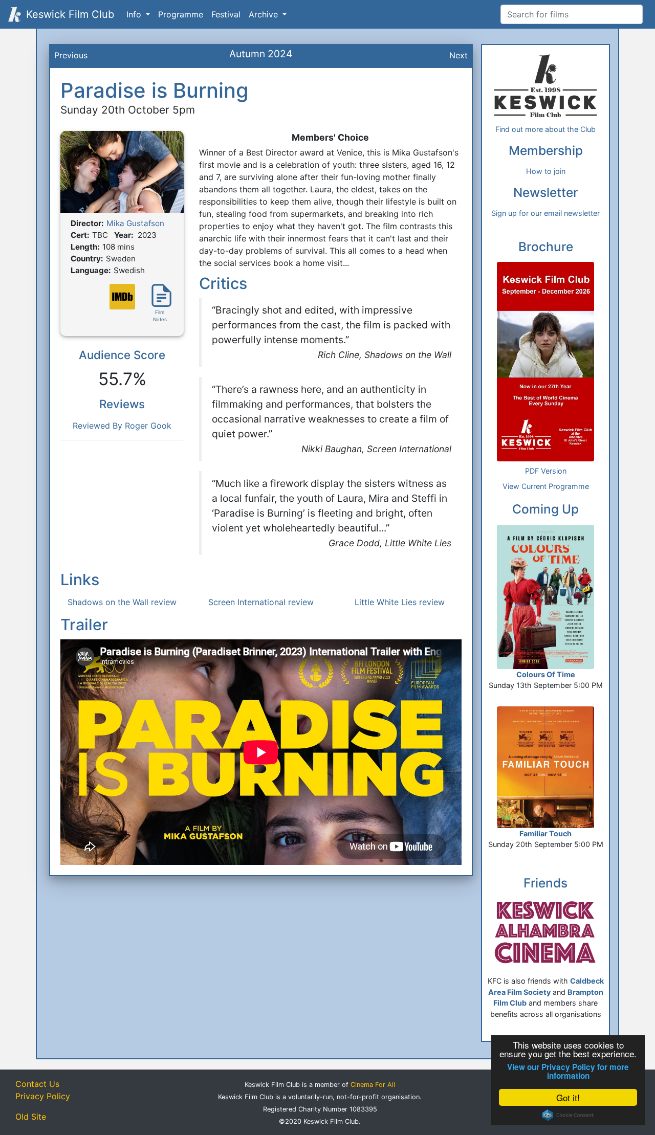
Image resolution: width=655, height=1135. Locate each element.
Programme (180, 14)
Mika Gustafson (135, 223)
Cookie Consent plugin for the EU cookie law (568, 1115)
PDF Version (545, 470)
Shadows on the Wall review (122, 602)
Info (135, 14)
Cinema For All (373, 1084)
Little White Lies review (400, 602)
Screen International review (261, 602)
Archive (264, 14)
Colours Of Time (545, 674)
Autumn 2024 (260, 54)
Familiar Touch (545, 833)
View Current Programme (546, 486)
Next (458, 55)
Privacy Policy (42, 1096)
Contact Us (37, 1084)
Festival (226, 14)
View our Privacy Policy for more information (568, 1071)
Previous (71, 55)
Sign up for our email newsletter (545, 213)
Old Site (30, 1116)
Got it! (568, 1097)
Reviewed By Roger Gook (122, 425)
